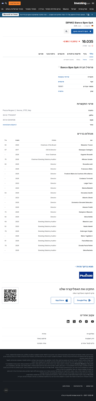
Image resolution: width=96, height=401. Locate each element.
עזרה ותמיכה (41, 343)
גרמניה (60, 91)
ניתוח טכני (50, 54)
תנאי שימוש (89, 386)
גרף (85, 54)
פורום (41, 54)
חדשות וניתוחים (74, 54)
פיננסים (61, 54)
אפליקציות (90, 334)
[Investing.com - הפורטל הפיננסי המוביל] (82, 3)
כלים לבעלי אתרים (87, 343)
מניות (91, 9)
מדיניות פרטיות (78, 386)
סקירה (91, 59)
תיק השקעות (89, 338)
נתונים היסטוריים (69, 59)
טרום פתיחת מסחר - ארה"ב (49, 9)
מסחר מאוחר (30, 9)
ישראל (73, 9)
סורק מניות (83, 9)
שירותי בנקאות (63, 77)
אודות (44, 334)
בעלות (78, 59)
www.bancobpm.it (9, 125)
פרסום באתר (41, 338)
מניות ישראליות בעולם (14, 9)
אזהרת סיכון (66, 386)
